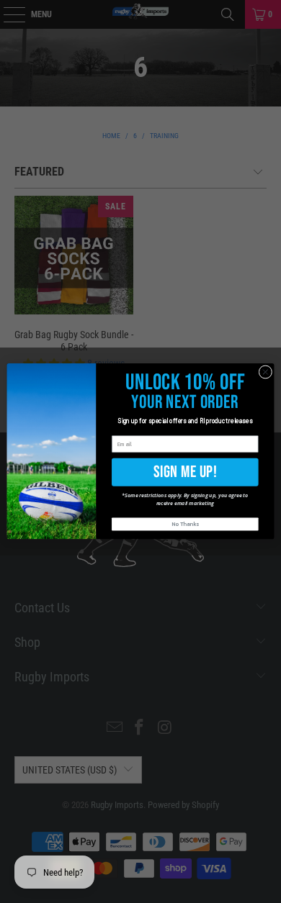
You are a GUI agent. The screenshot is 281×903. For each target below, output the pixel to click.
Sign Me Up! (185, 471)
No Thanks (185, 524)
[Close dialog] (265, 372)
